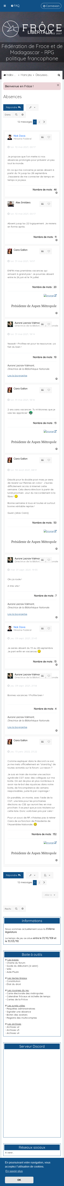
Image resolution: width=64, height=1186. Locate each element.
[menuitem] (15, 5)
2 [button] (39, 122)
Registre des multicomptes (22, 1017)
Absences (12, 96)
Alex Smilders (23, 202)
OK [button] (19, 1180)
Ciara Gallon (20, 250)
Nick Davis (19, 135)
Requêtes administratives (21, 1008)
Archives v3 (13, 1030)
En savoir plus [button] (14, 1171)
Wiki (9, 968)
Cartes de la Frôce (17, 999)
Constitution (13, 981)
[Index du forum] (32, 28)
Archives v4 (13, 1033)
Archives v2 (13, 1026)
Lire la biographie (17, 375)
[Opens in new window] (50, 295)
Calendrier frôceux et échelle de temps (28, 996)
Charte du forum (16, 962)
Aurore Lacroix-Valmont (28, 322)
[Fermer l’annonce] (58, 85)
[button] (44, 122)
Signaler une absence (19, 1011)
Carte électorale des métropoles (25, 993)
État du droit (14, 984)
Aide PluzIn (13, 971)
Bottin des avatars (17, 1014)
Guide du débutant (17, 965)
